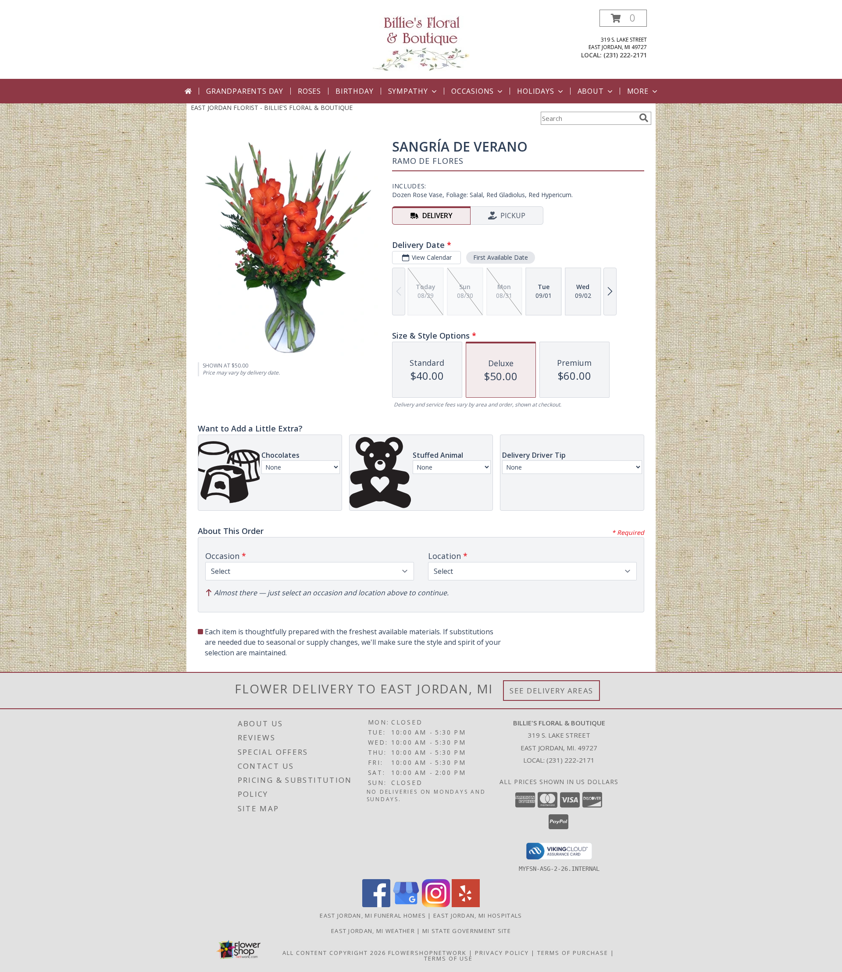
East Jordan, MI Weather (373, 931)
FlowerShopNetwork (427, 953)
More (638, 91)
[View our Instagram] (436, 905)
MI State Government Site (466, 931)
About (591, 91)
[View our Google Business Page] (406, 905)
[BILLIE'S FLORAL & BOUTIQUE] (421, 43)
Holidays (535, 91)
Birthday (354, 91)
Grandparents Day (244, 91)
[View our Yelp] (466, 905)
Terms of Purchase (572, 953)
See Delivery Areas (551, 691)
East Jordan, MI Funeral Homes (373, 915)
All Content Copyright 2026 (334, 953)
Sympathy (408, 91)
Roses (309, 91)
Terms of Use (448, 958)
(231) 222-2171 (625, 55)
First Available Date (500, 257)
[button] (623, 18)
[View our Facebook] (376, 905)
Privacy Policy (502, 953)
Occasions (472, 91)
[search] (644, 118)
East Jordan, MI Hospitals (477, 915)
